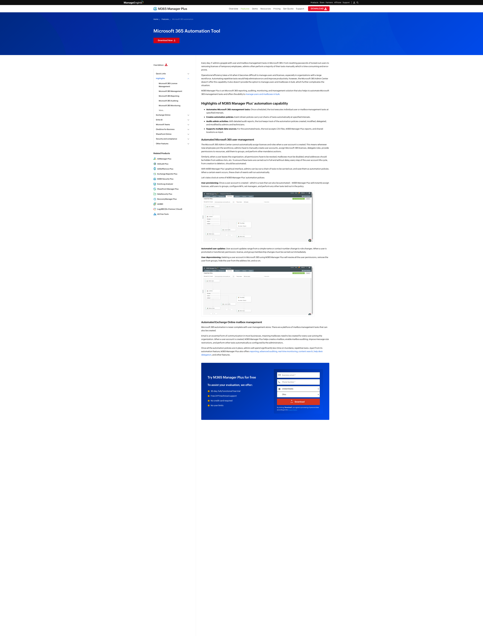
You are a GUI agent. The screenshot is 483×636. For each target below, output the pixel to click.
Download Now (165, 40)
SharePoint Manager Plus (168, 189)
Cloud (179, 209)
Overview (233, 9)
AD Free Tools (163, 214)
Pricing (277, 9)
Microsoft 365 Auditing (168, 101)
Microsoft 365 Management (170, 91)
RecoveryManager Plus (167, 199)
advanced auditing (268, 351)
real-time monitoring (288, 351)
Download (317, 8)
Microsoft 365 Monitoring (169, 106)
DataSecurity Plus (164, 194)
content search (305, 351)
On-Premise (170, 209)
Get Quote (288, 9)
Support (300, 9)
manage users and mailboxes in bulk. (263, 94)
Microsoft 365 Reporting (169, 96)
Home (155, 19)
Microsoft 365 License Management (168, 84)
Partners (329, 3)
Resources (265, 9)
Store (322, 3)
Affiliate (337, 3)
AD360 (160, 204)
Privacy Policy (292, 410)
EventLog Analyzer (165, 184)
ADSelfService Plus (165, 169)
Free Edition (159, 65)
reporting (254, 351)
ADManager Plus (164, 159)
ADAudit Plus (162, 164)
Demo (255, 9)
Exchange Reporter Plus (167, 174)
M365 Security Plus (165, 179)
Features (245, 9)
